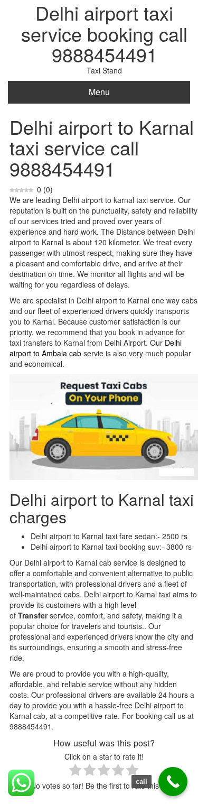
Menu (99, 92)
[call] (172, 781)
